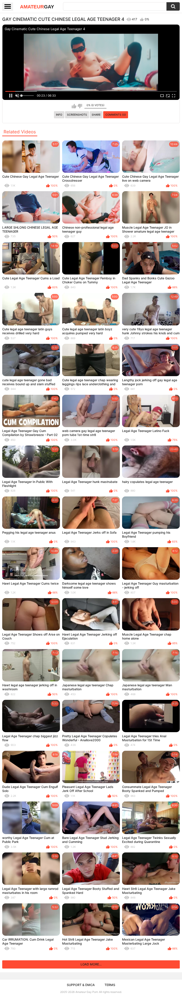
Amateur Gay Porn (86, 992)
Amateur (37, 7)
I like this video (74, 106)
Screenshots (77, 114)
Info (59, 114)
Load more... (91, 964)
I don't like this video (79, 106)
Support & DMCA (81, 985)
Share (96, 114)
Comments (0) (115, 114)
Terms (110, 985)
